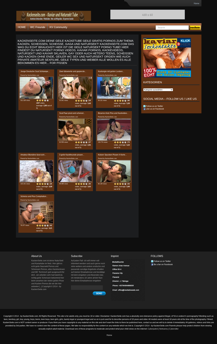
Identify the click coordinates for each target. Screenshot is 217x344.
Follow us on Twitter (154, 106)
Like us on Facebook (155, 109)
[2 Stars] (40, 100)
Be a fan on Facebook (163, 264)
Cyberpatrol (153, 329)
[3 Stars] (42, 100)
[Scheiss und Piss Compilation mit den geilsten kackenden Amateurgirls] (36, 213)
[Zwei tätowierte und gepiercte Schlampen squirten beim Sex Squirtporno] (75, 88)
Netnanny (163, 329)
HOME (22, 27)
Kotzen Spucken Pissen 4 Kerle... (112, 155)
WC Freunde (37, 27)
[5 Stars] (47, 100)
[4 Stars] (45, 100)
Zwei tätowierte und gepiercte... (72, 71)
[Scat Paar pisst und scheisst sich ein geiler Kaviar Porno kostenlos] (75, 129)
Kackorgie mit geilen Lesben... (111, 71)
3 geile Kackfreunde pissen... (71, 155)
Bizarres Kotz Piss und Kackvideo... (113, 113)
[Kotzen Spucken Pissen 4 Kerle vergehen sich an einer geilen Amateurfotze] (114, 171)
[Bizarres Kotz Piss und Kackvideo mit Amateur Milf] (114, 129)
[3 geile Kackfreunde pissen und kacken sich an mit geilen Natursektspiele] (75, 171)
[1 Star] (37, 100)
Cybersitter (174, 329)
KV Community (58, 27)
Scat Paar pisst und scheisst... (72, 113)
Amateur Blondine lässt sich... (33, 155)
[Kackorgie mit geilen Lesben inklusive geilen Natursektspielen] (114, 88)
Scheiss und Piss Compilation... (34, 196)
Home (196, 3)
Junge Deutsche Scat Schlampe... (35, 71)
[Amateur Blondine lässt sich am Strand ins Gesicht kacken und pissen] (36, 171)
